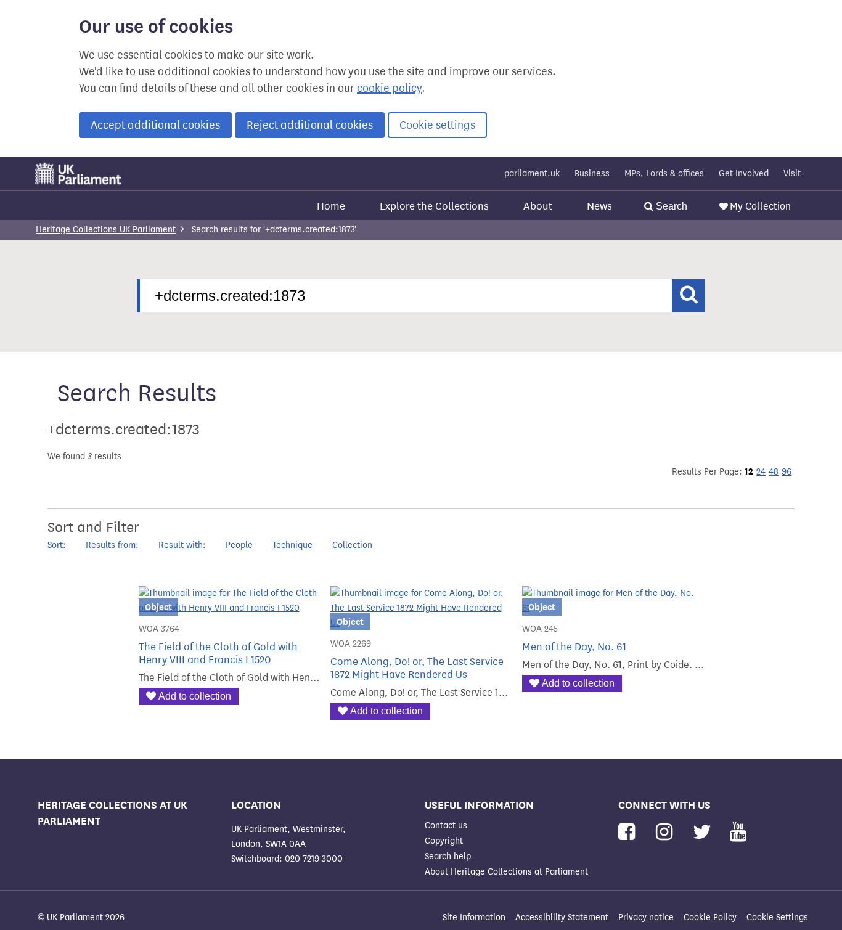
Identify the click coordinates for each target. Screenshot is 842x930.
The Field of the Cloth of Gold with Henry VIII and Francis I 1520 (218, 653)
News (599, 206)
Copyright (444, 841)
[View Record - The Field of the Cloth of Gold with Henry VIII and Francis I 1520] (230, 608)
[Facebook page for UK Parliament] (629, 832)
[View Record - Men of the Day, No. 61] (613, 608)
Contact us (446, 825)
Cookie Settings (777, 917)
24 (761, 472)
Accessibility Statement (561, 917)
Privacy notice (646, 917)
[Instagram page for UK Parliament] (666, 832)
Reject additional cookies (310, 125)
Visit (792, 173)
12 (749, 471)
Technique (292, 545)
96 (786, 472)
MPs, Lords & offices (664, 173)
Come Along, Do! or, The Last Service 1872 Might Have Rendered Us (417, 668)
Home (331, 206)
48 (774, 472)
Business (592, 173)
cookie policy (389, 88)
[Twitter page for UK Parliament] (704, 832)
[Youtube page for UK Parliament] (738, 832)
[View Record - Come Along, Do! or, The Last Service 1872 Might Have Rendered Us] (421, 623)
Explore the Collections (434, 206)
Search (670, 206)
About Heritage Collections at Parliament (506, 872)
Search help (448, 856)
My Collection (760, 206)
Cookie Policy (710, 917)
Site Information (474, 917)
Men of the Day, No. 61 (574, 646)
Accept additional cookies (155, 125)
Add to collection (194, 696)
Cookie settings (437, 125)
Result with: (182, 545)
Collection (352, 545)
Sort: (56, 545)
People (239, 545)
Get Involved (744, 173)
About (537, 206)
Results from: (112, 545)
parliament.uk (532, 173)
